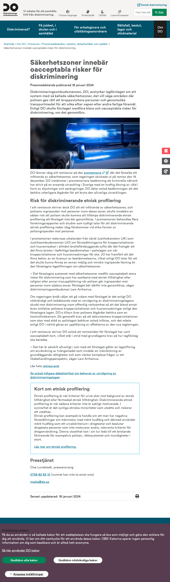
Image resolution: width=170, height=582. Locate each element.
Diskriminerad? (18, 29)
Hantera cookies (166, 171)
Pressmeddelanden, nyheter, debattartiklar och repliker (75, 44)
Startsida (9, 44)
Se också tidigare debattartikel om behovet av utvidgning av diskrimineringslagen (73, 375)
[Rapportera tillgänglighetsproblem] (166, 161)
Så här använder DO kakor (21, 550)
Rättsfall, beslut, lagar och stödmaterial (129, 29)
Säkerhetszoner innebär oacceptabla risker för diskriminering (40, 48)
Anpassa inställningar (28, 574)
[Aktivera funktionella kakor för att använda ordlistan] (166, 150)
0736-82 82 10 (40, 474)
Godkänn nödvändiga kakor (77, 560)
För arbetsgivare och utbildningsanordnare (90, 29)
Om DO (160, 29)
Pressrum (34, 44)
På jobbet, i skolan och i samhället (48, 29)
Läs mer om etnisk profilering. (55, 446)
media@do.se (39, 481)
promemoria (96, 172)
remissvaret (51, 366)
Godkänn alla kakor (24, 560)
